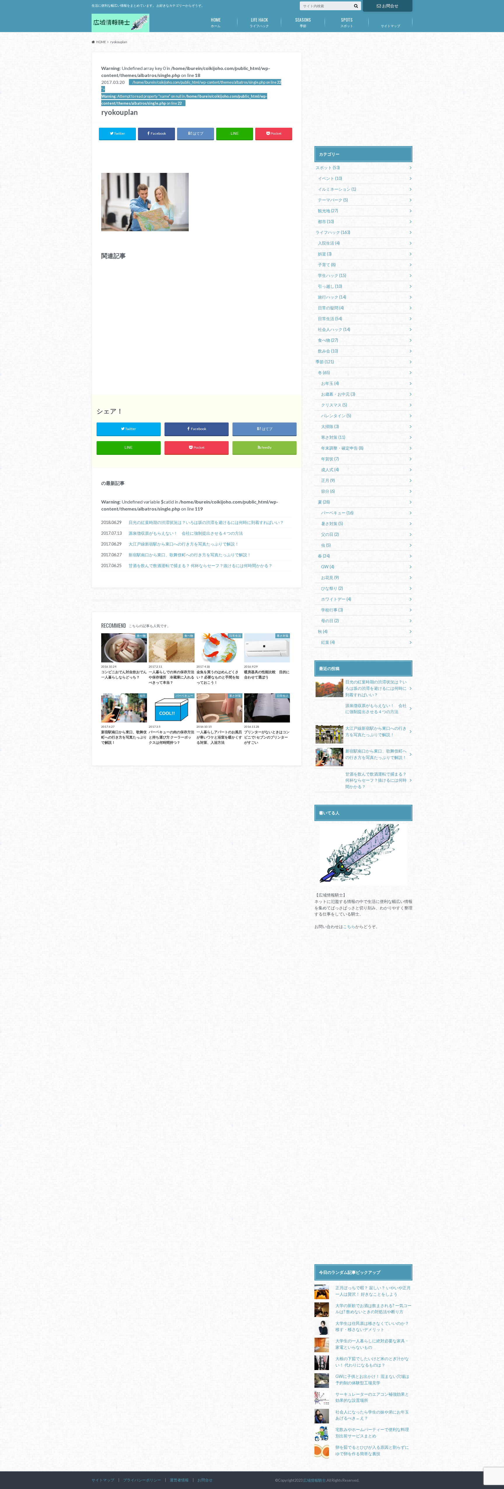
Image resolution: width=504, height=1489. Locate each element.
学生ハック (332, 275)
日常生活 (330, 318)
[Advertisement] (196, 155)
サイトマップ (390, 26)
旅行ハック (332, 296)
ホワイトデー (336, 599)
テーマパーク (333, 199)
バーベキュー (337, 512)
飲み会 (328, 350)
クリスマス (334, 404)
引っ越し (330, 286)
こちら (349, 926)
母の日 (330, 620)
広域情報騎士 (314, 1480)
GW (327, 566)
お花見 (330, 577)
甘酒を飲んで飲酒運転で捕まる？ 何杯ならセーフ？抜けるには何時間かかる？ (200, 565)
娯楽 (325, 253)
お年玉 (330, 383)
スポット (346, 21)
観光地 (328, 210)
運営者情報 (179, 1480)
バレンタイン (336, 415)
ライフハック (259, 21)
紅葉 (328, 642)
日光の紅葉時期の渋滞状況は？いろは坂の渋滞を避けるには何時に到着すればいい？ (206, 522)
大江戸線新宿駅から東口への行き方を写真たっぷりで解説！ (184, 543)
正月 (328, 480)
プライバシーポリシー (142, 1480)
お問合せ (390, 5)
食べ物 (328, 340)
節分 (328, 491)
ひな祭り (332, 588)
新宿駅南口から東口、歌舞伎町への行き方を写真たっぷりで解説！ (190, 554)
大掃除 (330, 426)
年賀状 (330, 458)
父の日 (330, 534)
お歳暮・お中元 (338, 394)
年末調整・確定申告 (342, 448)
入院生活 (329, 243)
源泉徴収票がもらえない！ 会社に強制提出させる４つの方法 (186, 533)
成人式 (330, 469)
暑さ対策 (332, 523)
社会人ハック (334, 329)
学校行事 (332, 609)
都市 (326, 221)
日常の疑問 (331, 307)
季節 (303, 21)
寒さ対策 (333, 437)
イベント (330, 178)
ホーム (215, 21)
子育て (327, 264)
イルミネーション (337, 189)
